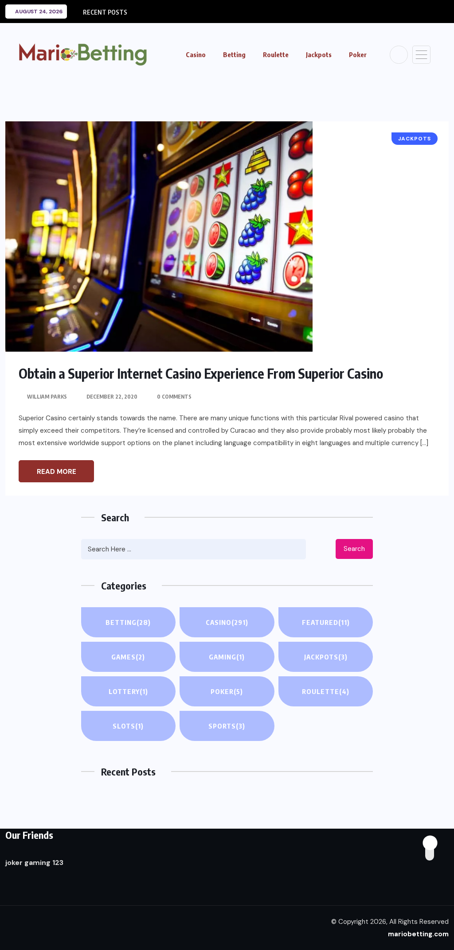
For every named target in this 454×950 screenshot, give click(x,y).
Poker (358, 54)
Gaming (227, 657)
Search (354, 548)
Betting (234, 54)
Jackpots (319, 54)
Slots (128, 726)
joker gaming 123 (34, 862)
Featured (326, 622)
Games (128, 657)
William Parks (47, 396)
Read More (56, 471)
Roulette (276, 54)
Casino (196, 54)
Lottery (128, 691)
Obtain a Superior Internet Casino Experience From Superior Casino (201, 373)
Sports (226, 726)
